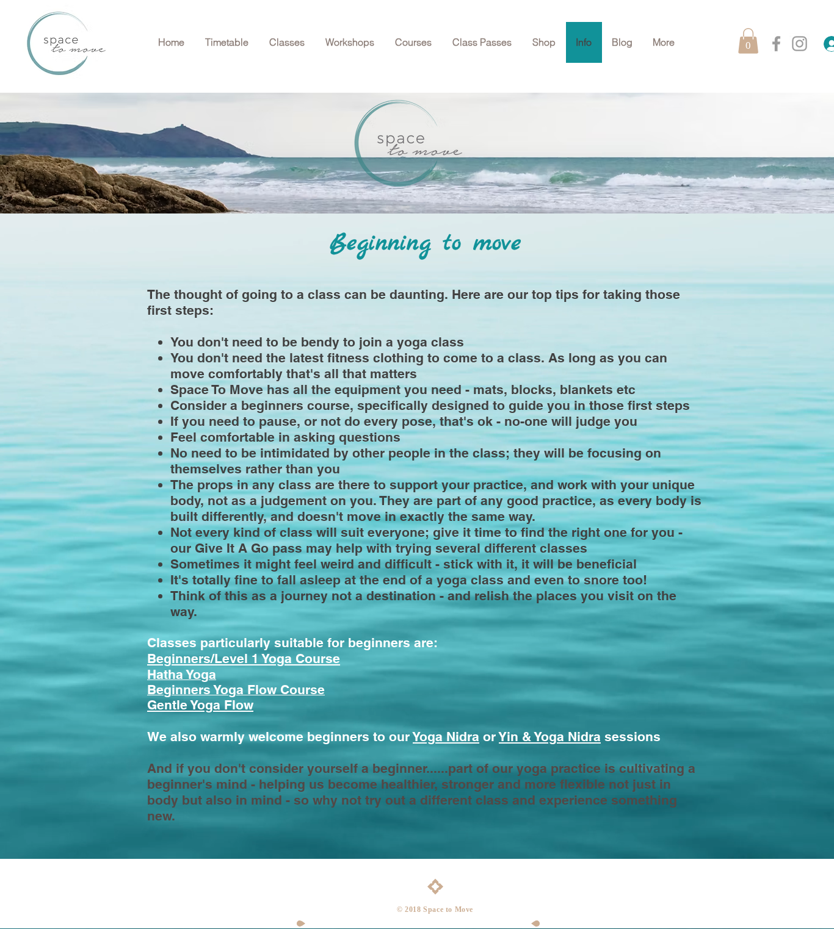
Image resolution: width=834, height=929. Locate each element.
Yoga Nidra (446, 736)
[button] (414, 42)
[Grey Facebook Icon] (776, 44)
